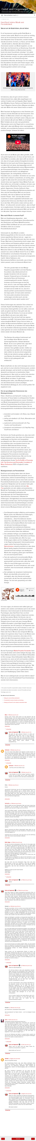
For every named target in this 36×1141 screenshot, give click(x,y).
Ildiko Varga (7, 842)
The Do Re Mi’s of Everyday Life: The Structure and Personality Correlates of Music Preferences (17, 462)
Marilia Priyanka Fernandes (22, 650)
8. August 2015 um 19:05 (26, 1093)
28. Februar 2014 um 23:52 (26, 965)
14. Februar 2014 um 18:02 (15, 803)
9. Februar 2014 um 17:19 (26, 732)
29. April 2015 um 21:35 (12, 1019)
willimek (7, 1058)
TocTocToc (7, 803)
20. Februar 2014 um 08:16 (22, 890)
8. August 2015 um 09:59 (14, 1058)
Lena (6, 1019)
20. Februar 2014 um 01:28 (16, 842)
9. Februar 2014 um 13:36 (19, 765)
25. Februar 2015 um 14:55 (14, 1007)
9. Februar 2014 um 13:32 (15, 750)
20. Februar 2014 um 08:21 (26, 880)
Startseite (18, 1138)
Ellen (6, 714)
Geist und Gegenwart (15, 9)
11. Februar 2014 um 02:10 (13, 785)
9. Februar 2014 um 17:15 (26, 772)
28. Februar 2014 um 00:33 (15, 906)
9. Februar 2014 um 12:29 (12, 714)
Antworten (7, 726)
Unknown (7, 750)
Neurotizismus (8, 546)
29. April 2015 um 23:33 (26, 1044)
